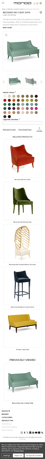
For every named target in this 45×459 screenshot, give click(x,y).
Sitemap (22, 439)
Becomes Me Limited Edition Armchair (22, 264)
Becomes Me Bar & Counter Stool (22, 307)
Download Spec (25, 130)
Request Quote (9, 130)
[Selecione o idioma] (40, 3)
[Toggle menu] (4, 3)
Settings (6, 455)
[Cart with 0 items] (37, 3)
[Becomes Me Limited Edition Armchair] (22, 243)
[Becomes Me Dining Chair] (22, 201)
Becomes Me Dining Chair (22, 222)
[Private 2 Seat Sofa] (22, 328)
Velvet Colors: (8, 92)
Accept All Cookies (33, 455)
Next (41, 82)
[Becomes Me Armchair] (22, 158)
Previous (4, 82)
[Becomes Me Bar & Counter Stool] (22, 286)
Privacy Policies (7, 430)
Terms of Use (6, 424)
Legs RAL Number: (10, 119)
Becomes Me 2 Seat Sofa (22, 403)
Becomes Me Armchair (22, 179)
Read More (7, 27)
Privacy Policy (18, 451)
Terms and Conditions (9, 427)
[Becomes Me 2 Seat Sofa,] (22, 382)
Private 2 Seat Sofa (22, 349)
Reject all (18, 455)
